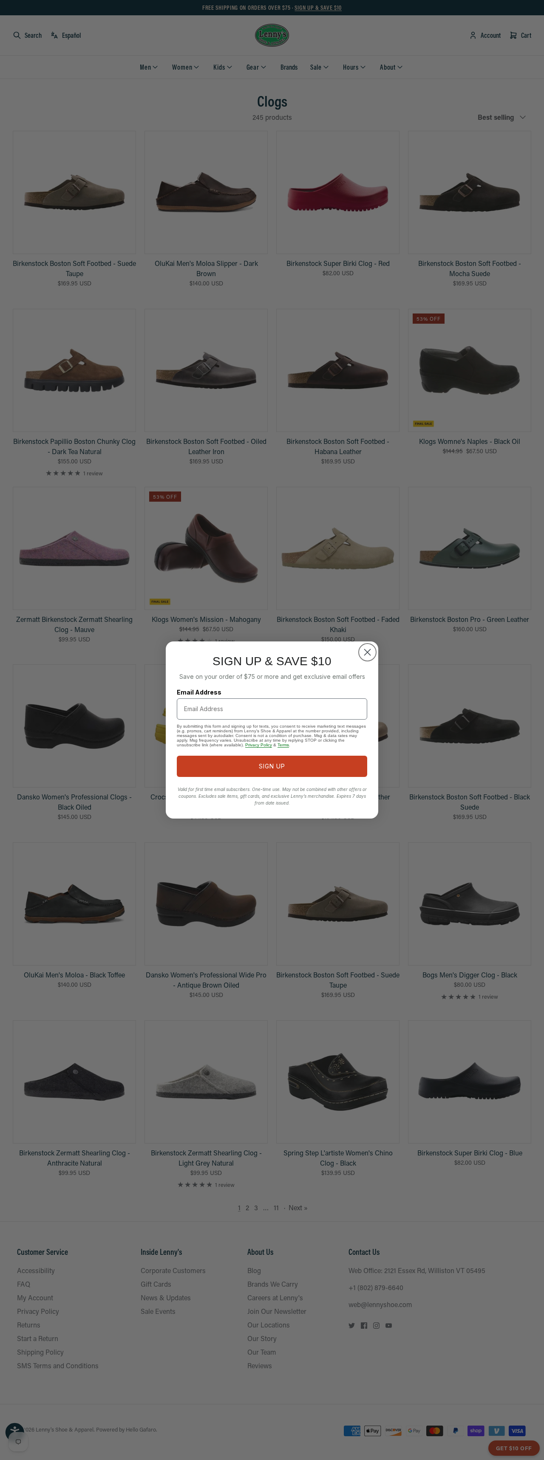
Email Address (199, 692)
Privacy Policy (258, 745)
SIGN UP (272, 766)
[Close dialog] (367, 652)
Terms (283, 745)
